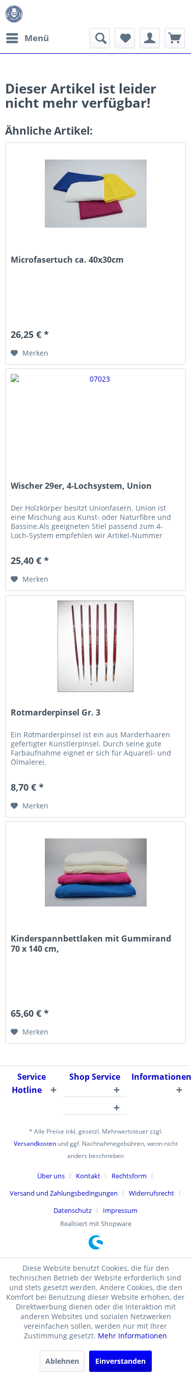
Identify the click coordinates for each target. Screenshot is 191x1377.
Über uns (51, 1175)
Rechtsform (129, 1175)
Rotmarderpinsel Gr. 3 (55, 712)
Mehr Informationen (132, 1335)
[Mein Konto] (150, 38)
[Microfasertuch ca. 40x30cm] (95, 193)
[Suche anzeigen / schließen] (100, 38)
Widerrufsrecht (151, 1193)
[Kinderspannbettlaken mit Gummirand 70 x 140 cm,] (95, 872)
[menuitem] (27, 38)
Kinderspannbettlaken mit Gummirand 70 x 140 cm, (91, 943)
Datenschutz (72, 1210)
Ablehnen (62, 1361)
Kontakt (88, 1175)
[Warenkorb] (175, 38)
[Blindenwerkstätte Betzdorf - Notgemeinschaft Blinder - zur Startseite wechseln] (14, 14)
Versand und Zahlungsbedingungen (64, 1193)
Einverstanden (120, 1361)
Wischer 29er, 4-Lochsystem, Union (81, 486)
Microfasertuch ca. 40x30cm (67, 260)
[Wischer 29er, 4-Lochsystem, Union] (95, 419)
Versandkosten (35, 1143)
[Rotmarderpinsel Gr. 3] (95, 646)
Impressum (120, 1210)
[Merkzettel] (125, 38)
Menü (36, 38)
